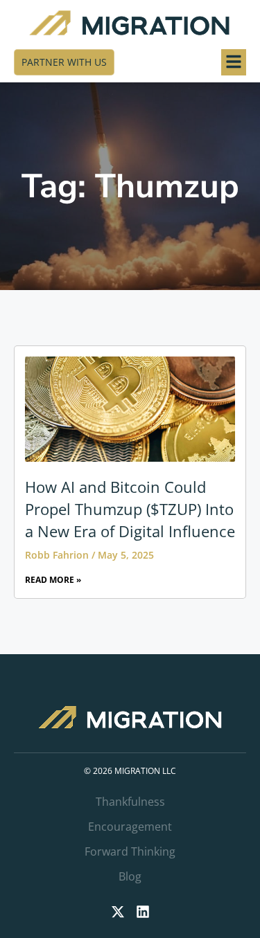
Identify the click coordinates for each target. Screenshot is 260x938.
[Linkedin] (142, 911)
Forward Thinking (130, 851)
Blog (130, 876)
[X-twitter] (117, 911)
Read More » (53, 580)
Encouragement (130, 826)
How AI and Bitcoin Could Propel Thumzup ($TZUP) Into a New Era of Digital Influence (130, 508)
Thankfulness (130, 801)
